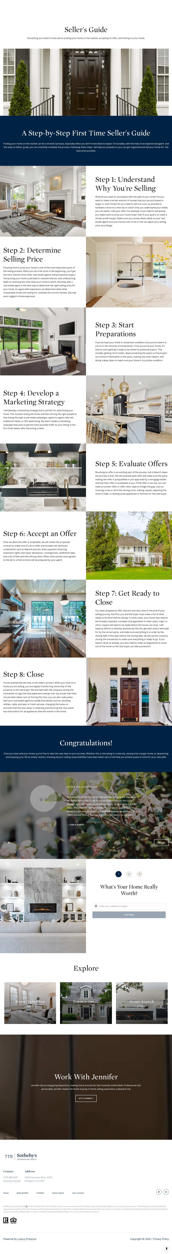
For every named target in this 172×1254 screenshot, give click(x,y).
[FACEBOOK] (159, 1192)
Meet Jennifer (22, 1193)
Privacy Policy (161, 1239)
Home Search (58, 1193)
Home (6, 1193)
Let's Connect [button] (86, 1098)
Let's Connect (78, 1193)
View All (161, 842)
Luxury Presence (26, 1239)
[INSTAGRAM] (166, 1192)
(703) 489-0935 (10, 1177)
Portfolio (40, 1193)
